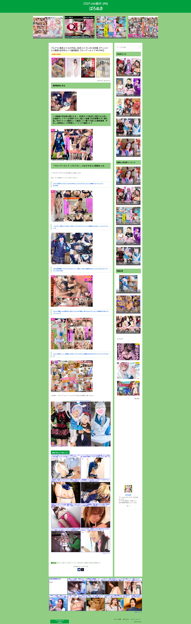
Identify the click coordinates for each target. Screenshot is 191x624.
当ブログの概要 (117, 619)
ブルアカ (65, 562)
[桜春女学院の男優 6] (128, 370)
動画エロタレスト (106, 553)
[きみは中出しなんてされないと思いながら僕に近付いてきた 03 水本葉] (103, 67)
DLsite (137, 398)
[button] (139, 47)
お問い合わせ (126, 619)
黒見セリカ (98, 562)
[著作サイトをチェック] (79, 569)
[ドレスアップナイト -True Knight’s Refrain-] (128, 352)
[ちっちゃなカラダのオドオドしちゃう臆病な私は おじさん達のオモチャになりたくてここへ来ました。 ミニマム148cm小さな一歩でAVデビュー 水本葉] (73, 67)
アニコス (54, 562)
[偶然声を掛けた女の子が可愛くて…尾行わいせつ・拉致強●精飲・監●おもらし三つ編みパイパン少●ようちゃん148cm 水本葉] (88, 67)
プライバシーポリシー (135, 619)
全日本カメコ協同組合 (83, 562)
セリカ (60, 562)
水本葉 (92, 562)
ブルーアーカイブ (73, 562)
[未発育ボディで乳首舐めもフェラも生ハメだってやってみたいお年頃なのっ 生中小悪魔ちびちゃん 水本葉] (58, 67)
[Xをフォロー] (82, 569)
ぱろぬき (128, 495)
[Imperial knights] (128, 389)
